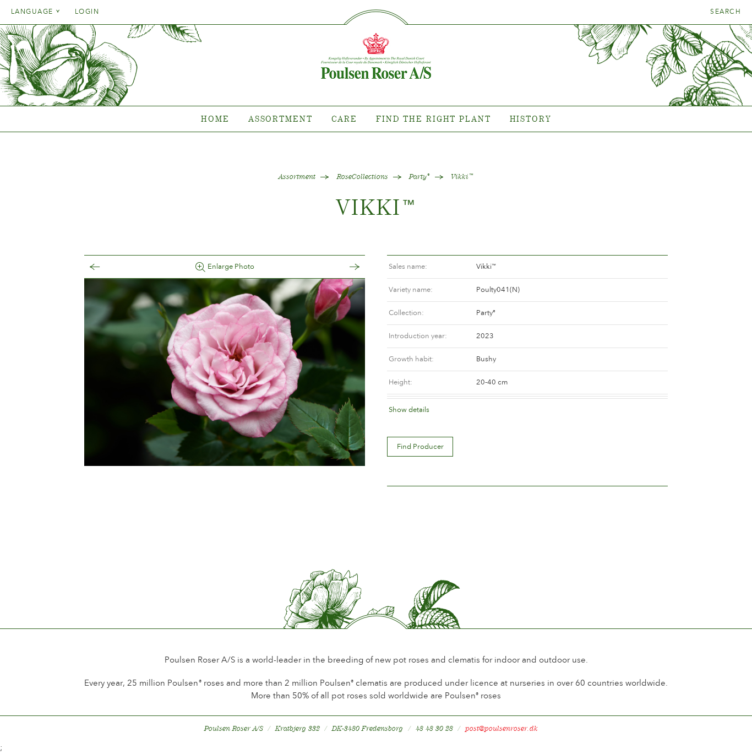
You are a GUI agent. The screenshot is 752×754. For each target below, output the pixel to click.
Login (87, 11)
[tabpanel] (376, 119)
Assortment (280, 118)
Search (725, 11)
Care (344, 118)
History (530, 118)
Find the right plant (433, 118)
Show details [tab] (409, 409)
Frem (343, 267)
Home (215, 118)
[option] (224, 372)
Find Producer (420, 446)
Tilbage (105, 267)
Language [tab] (33, 11)
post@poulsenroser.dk (501, 728)
